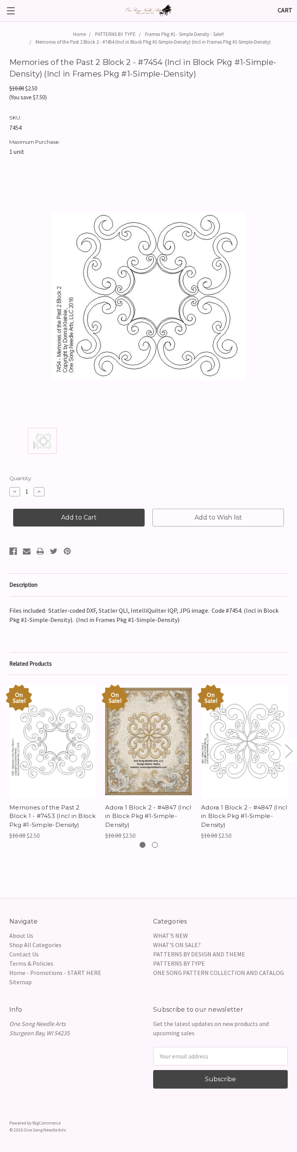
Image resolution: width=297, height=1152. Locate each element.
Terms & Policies (31, 963)
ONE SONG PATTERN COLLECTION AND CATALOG (218, 972)
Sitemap (20, 982)
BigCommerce (46, 1123)
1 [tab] (142, 845)
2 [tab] (155, 845)
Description (23, 584)
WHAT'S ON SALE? (177, 945)
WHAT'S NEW (170, 935)
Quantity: (20, 478)
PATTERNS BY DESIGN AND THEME (199, 954)
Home (79, 34)
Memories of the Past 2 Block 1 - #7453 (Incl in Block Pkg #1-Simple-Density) (52, 816)
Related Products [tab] (30, 663)
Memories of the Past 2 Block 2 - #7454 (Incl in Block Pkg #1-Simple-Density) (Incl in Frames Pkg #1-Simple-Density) (153, 42)
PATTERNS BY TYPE (115, 34)
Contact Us (24, 954)
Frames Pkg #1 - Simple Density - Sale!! (184, 34)
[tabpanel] (53, 762)
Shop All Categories (35, 945)
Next (288, 750)
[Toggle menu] (10, 10)
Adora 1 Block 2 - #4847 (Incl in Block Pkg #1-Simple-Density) (148, 816)
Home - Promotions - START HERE (55, 972)
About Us (21, 935)
